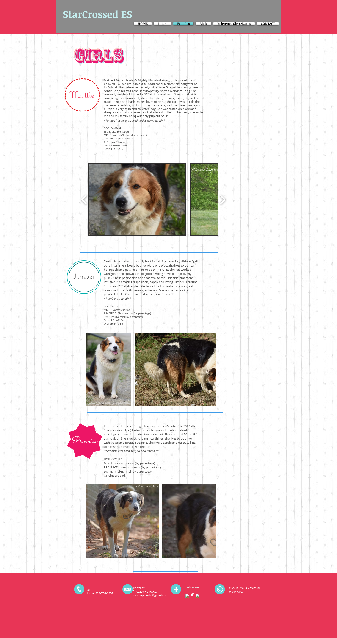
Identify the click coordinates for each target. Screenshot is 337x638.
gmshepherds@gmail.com (150, 595)
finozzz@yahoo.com (146, 591)
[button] (137, 199)
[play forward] (222, 200)
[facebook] (187, 596)
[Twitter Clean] (192, 594)
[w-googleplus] (197, 596)
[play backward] (84, 200)
